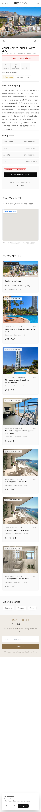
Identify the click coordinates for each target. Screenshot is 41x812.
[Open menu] (38, 3)
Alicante (21, 608)
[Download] (4, 41)
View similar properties (21, 174)
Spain (32, 608)
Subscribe (20, 646)
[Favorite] (38, 41)
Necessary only (10, 806)
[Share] (35, 41)
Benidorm (8, 608)
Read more (6, 129)
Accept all (23, 806)
